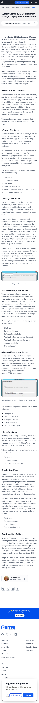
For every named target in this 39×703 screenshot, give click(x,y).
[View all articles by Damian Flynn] (6, 578)
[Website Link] (34, 23)
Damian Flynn (17, 23)
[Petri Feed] (11, 635)
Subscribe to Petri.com (22, 2)
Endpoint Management (13, 7)
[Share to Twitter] (8, 589)
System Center (25, 7)
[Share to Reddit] (17, 589)
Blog (2, 7)
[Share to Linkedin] (13, 589)
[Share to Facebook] (3, 589)
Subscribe (19, 615)
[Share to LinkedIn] (16, 635)
